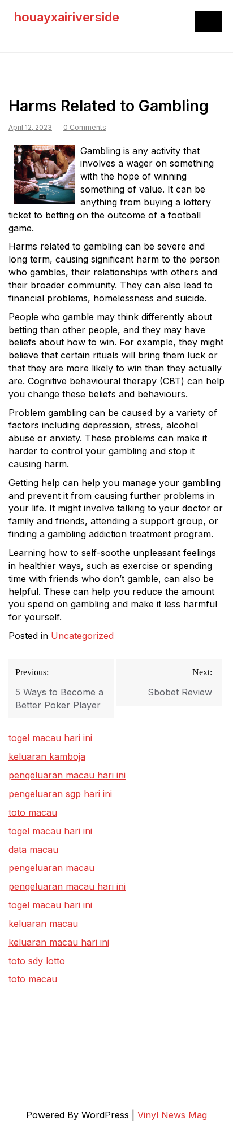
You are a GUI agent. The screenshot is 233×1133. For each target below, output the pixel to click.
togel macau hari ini (50, 831)
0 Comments (84, 127)
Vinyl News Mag (172, 1115)
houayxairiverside (66, 17)
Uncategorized (82, 635)
